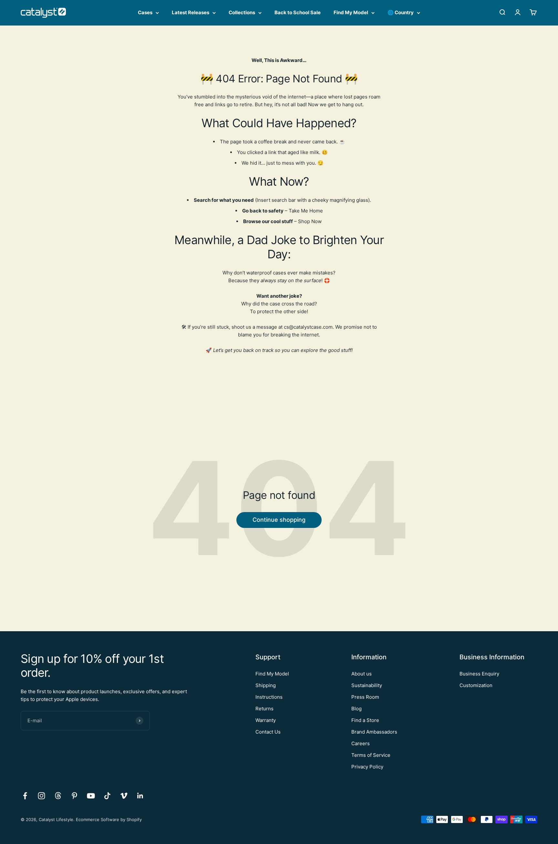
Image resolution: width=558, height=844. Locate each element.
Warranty (265, 720)
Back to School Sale (297, 12)
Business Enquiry (479, 674)
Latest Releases (190, 12)
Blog (356, 708)
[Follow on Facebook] (25, 795)
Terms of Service (370, 755)
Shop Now (310, 221)
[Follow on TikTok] (107, 795)
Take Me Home (306, 211)
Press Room (365, 697)
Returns (264, 708)
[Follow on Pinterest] (74, 795)
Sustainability (366, 685)
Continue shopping (279, 519)
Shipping (265, 685)
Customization (476, 685)
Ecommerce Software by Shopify (109, 819)
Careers (360, 743)
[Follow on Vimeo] (123, 795)
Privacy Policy (367, 767)
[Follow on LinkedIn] (140, 795)
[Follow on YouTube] (91, 795)
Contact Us (268, 732)
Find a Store (365, 720)
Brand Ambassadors (374, 732)
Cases (145, 12)
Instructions (269, 697)
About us (361, 674)
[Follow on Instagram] (41, 795)
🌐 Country (401, 12)
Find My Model (351, 12)
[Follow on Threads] (58, 795)
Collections (242, 12)
